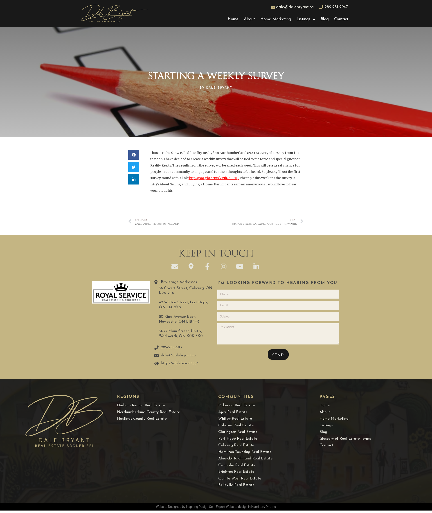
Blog (325, 19)
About (249, 19)
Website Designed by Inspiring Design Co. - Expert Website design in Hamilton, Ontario (216, 506)
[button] (133, 155)
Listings (303, 19)
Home (233, 19)
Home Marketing (275, 19)
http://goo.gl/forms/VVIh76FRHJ (213, 178)
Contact (341, 19)
